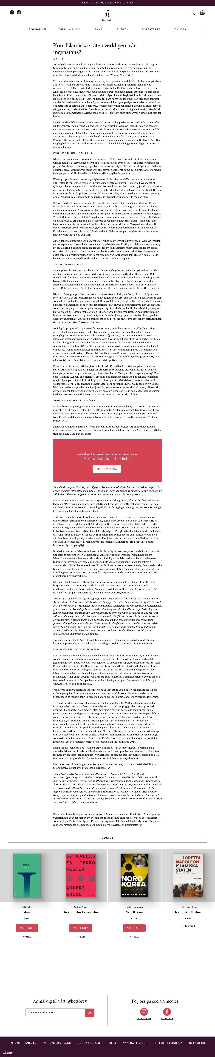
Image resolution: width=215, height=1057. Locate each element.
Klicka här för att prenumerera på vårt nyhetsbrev (107, 3)
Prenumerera (106, 468)
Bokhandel (38, 29)
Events (122, 29)
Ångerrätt (8, 1052)
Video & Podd (69, 29)
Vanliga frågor (135, 1043)
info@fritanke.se (23, 1042)
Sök (193, 13)
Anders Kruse (80, 907)
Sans (98, 29)
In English (197, 1043)
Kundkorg (202, 13)
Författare (151, 29)
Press (112, 1043)
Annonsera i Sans (57, 1043)
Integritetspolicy (168, 1043)
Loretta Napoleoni (134, 907)
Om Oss (180, 29)
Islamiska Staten (188, 912)
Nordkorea (134, 912)
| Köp (27, 927)
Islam (27, 912)
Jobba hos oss (89, 1043)
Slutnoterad (188, 925)
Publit (28, 936)
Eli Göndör (26, 907)
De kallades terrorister (81, 912)
